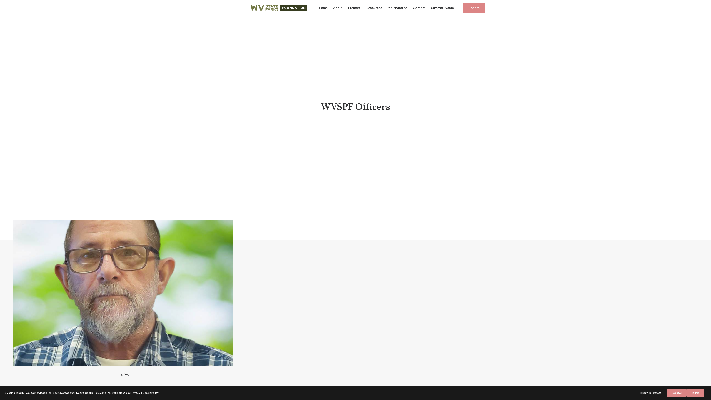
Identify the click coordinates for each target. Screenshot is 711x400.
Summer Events (442, 8)
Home (323, 8)
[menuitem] (323, 8)
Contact (419, 8)
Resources (374, 8)
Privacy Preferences (650, 392)
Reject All (677, 392)
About (338, 8)
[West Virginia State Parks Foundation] (279, 8)
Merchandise (397, 8)
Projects (354, 8)
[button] (123, 293)
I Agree (695, 392)
